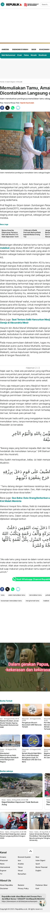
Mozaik (34, 55)
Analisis (21, 864)
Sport (38, 864)
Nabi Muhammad (8, 55)
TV (1, 874)
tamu (2, 595)
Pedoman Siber (41, 885)
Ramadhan (22, 874)
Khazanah (4, 860)
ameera (5, 49)
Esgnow (3, 870)
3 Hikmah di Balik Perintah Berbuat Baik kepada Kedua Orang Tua (32, 233)
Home (2, 82)
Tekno (20, 867)
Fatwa (26, 55)
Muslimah (43, 55)
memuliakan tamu (35, 595)
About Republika (6, 885)
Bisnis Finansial (41, 867)
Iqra (19, 860)
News (2, 864)
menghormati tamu (32, 601)
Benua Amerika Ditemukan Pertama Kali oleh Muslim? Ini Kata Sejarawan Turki (10, 233)
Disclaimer (4, 888)
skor (33, 49)
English (38, 870)
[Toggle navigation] (2, 4)
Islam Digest (10, 82)
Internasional (5, 867)
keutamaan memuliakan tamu (11, 601)
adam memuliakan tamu (16, 595)
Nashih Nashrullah (27, 103)
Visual (20, 870)
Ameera (3, 857)
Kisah (19, 55)
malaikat (5, 247)
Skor (37, 857)
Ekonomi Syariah (20, 49)
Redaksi (21, 885)
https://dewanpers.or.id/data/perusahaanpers (20, 901)
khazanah (44, 49)
